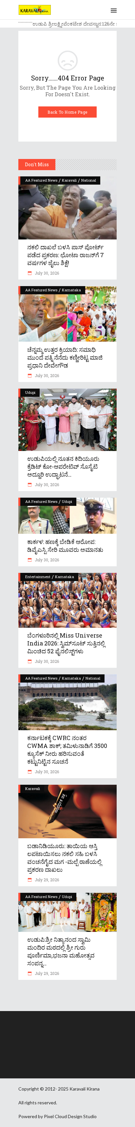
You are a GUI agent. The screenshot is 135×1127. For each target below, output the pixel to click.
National (88, 180)
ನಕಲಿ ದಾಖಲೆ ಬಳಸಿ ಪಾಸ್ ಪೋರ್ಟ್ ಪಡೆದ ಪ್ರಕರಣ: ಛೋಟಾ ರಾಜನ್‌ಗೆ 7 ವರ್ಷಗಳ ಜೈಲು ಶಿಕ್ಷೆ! (65, 255)
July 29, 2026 (46, 879)
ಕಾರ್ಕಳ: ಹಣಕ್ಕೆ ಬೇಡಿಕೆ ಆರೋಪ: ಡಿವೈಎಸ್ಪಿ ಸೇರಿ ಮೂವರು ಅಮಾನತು (65, 545)
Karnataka (71, 289)
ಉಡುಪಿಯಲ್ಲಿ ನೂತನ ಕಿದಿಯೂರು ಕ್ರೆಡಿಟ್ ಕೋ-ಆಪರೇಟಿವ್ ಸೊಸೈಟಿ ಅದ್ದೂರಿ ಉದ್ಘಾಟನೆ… (63, 466)
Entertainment (37, 576)
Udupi (30, 392)
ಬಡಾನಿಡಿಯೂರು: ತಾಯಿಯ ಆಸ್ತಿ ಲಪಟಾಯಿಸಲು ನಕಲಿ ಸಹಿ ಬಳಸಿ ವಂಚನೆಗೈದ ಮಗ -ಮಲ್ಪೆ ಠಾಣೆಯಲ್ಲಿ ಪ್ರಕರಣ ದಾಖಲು (64, 857)
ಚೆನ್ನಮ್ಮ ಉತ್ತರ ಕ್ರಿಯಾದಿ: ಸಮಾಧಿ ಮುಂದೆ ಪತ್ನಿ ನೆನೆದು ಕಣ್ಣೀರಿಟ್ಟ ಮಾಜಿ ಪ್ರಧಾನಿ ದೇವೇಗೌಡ (65, 357)
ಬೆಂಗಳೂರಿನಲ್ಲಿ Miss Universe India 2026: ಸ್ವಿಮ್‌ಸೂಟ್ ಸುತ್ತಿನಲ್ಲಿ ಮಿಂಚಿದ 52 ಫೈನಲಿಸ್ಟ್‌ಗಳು (66, 643)
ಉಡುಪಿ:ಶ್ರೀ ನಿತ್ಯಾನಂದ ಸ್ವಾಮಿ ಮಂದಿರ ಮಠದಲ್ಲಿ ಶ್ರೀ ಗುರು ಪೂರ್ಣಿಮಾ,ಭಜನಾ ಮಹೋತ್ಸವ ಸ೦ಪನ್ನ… (61, 951)
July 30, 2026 (46, 273)
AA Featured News (41, 180)
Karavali (69, 180)
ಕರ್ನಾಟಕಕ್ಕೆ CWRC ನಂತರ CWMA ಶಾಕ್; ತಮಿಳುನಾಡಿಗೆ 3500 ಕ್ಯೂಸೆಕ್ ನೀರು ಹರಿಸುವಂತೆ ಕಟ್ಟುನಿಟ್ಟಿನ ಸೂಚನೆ (67, 749)
